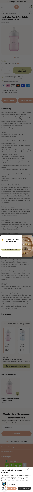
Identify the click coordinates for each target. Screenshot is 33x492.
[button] (16, 484)
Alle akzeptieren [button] (9, 488)
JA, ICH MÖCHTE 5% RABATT (11, 249)
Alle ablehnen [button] (24, 488)
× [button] (31, 469)
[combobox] (28, 469)
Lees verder (11, 482)
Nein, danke (11, 252)
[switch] (4, 489)
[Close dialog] (32, 236)
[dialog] (16, 479)
